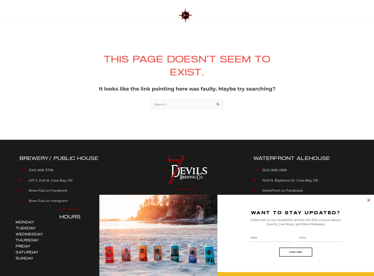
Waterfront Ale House (156, 11)
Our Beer (95, 11)
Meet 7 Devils (209, 11)
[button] (368, 200)
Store (268, 11)
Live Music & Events (241, 11)
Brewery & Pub (120, 11)
